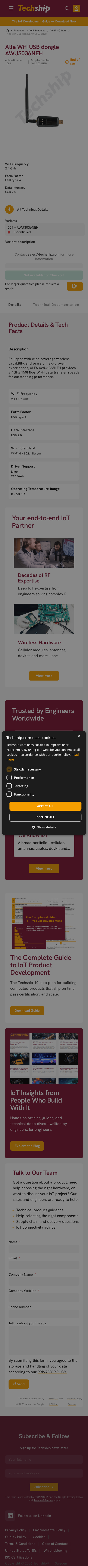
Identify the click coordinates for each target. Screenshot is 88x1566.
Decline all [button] (45, 817)
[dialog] (44, 783)
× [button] (79, 736)
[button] (44, 827)
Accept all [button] (45, 806)
